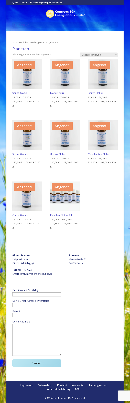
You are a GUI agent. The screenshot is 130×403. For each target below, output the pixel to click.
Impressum (26, 385)
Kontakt (62, 385)
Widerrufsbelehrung (58, 389)
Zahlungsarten (97, 385)
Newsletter (77, 385)
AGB (77, 389)
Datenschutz (45, 385)
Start (14, 42)
